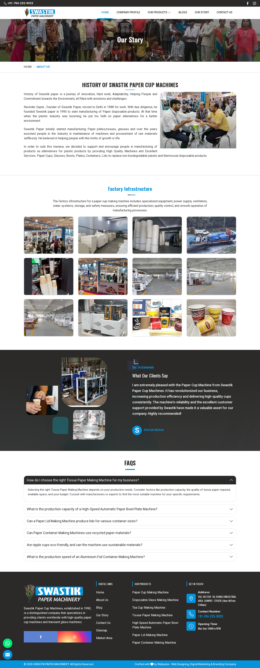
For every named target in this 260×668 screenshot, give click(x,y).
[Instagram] (254, 3)
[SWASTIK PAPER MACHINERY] (39, 13)
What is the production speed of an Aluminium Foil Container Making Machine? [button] (86, 557)
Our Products (157, 12)
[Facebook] (247, 3)
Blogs (183, 12)
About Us (102, 600)
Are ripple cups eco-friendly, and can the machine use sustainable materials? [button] (84, 545)
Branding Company (224, 664)
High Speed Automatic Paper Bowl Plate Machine (155, 625)
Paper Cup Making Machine (150, 592)
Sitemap (101, 630)
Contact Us (224, 12)
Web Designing (180, 664)
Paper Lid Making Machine (150, 635)
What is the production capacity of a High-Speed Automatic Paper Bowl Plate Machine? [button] (92, 509)
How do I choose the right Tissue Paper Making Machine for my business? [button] (83, 480)
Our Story (202, 12)
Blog (99, 607)
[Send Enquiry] (7, 654)
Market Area (104, 638)
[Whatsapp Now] (7, 643)
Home (105, 12)
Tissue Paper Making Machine (152, 615)
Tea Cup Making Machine (148, 607)
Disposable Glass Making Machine (155, 600)
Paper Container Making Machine (154, 642)
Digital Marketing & (201, 664)
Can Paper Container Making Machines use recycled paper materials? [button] (79, 533)
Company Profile (128, 12)
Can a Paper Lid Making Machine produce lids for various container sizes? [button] (82, 521)
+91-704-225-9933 (20, 3)
